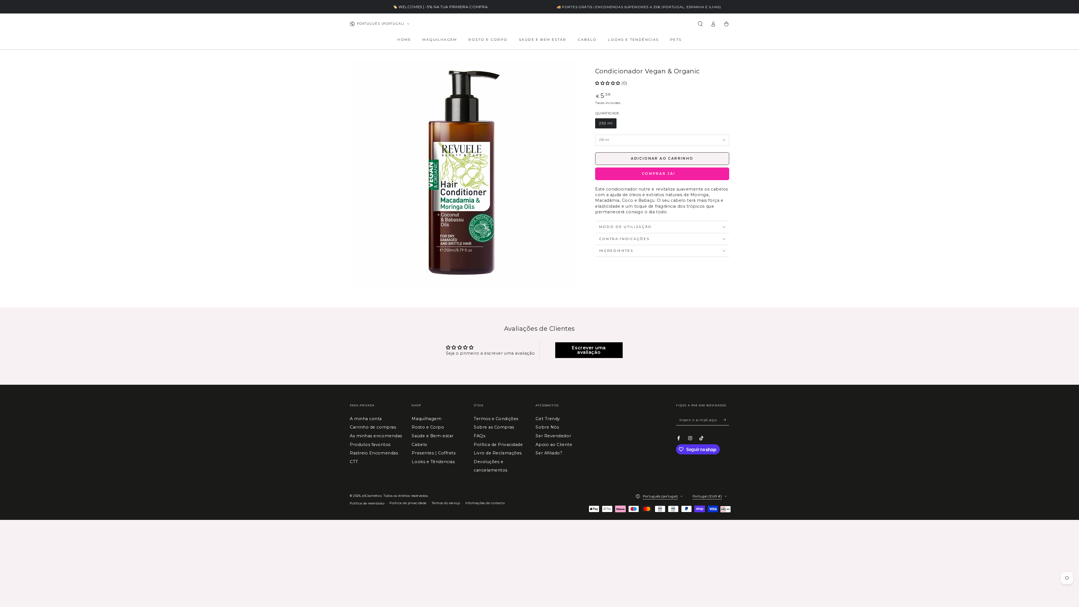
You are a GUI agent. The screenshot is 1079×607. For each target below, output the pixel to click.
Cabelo (419, 444)
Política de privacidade (407, 503)
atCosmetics (372, 496)
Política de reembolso (367, 503)
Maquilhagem (426, 418)
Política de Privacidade (498, 444)
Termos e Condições (496, 418)
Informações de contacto (485, 503)
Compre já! (662, 173)
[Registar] (726, 419)
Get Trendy (548, 418)
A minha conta (366, 418)
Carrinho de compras (373, 427)
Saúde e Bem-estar (432, 435)
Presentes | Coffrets (433, 453)
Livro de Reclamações (498, 453)
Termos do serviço (446, 503)
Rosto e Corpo (428, 427)
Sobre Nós (547, 427)
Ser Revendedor (553, 435)
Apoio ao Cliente (554, 444)
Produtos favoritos (370, 444)
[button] (700, 24)
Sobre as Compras (494, 427)
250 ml (605, 123)
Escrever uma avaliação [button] (589, 350)
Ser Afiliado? (549, 453)
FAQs (479, 435)
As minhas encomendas (376, 435)
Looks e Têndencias (433, 461)
